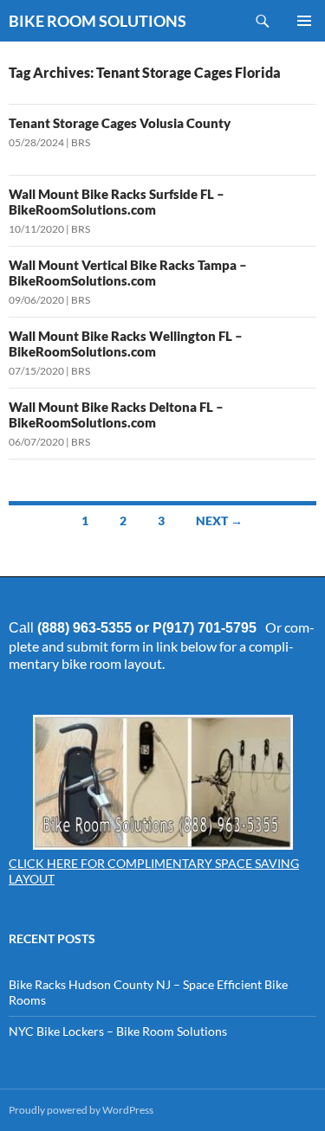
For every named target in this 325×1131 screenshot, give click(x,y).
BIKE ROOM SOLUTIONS (97, 20)
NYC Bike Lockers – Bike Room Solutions (118, 1031)
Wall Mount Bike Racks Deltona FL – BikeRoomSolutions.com (116, 414)
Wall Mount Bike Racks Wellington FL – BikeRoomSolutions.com (126, 343)
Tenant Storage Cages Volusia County (120, 123)
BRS (80, 142)
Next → (219, 520)
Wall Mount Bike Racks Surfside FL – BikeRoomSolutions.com (116, 201)
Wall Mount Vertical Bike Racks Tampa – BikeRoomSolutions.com (128, 272)
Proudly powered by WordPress (81, 1109)
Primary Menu (304, 21)
